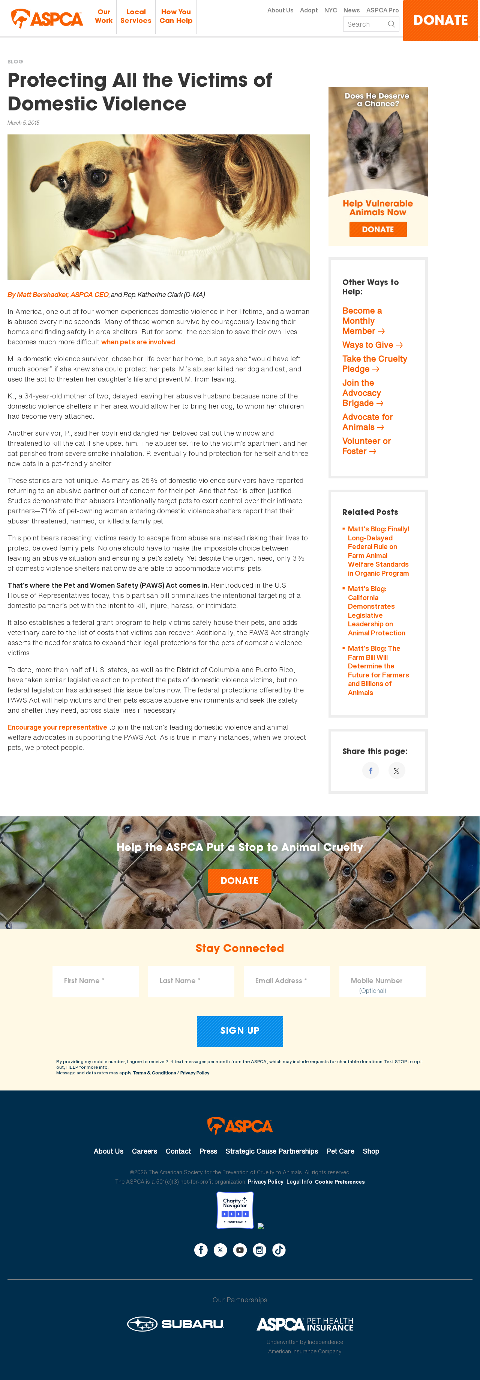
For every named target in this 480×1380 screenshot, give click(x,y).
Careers (144, 1151)
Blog (15, 62)
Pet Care (340, 1151)
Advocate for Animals (367, 422)
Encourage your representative (57, 727)
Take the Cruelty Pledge (374, 364)
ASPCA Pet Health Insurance (305, 1324)
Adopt (309, 10)
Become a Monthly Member (362, 321)
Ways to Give (367, 345)
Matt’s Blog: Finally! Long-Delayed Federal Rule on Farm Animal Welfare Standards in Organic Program (378, 551)
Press (208, 1151)
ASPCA (240, 1126)
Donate (440, 21)
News (352, 10)
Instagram (260, 1250)
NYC (330, 10)
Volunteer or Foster (366, 446)
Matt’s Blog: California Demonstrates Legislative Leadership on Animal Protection (376, 611)
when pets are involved (138, 342)
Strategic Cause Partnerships (272, 1151)
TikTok (279, 1250)
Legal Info (299, 1181)
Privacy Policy (194, 1072)
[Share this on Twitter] (396, 770)
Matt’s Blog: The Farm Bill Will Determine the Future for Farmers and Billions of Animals (378, 670)
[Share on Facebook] (370, 770)
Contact (178, 1151)
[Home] (47, 19)
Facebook (201, 1250)
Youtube (240, 1250)
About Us (280, 10)
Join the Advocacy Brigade (361, 393)
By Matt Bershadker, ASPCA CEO (58, 294)
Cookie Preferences (340, 1182)
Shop (371, 1151)
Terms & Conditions (154, 1072)
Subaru (176, 1324)
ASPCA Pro (382, 10)
